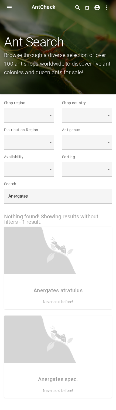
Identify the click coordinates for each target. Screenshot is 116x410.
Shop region (14, 103)
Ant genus (71, 130)
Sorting (68, 157)
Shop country (74, 103)
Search (10, 184)
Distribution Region (21, 130)
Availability (14, 157)
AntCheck (43, 7)
